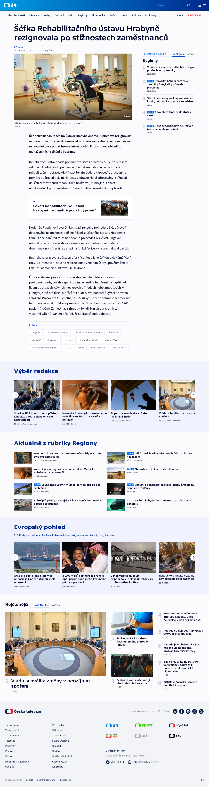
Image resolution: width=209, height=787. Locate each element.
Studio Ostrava (60, 740)
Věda (125, 15)
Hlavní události (16, 15)
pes (21, 47)
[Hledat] (189, 5)
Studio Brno (58, 735)
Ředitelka (113, 332)
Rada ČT (56, 745)
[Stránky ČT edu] (175, 735)
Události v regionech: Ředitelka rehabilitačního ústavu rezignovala (47, 123)
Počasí (113, 15)
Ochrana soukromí (46, 779)
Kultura (136, 15)
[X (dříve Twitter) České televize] (194, 711)
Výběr (81, 347)
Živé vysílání (12, 730)
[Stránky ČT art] (141, 735)
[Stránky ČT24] (112, 725)
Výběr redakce (98, 347)
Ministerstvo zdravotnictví (44, 347)
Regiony (82, 15)
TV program (12, 725)
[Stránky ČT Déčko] (111, 735)
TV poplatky (12, 735)
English (29, 779)
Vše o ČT (10, 766)
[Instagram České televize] (175, 711)
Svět (70, 15)
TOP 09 (67, 347)
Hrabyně (69, 340)
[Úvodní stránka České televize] (23, 711)
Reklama (57, 730)
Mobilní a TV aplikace (17, 761)
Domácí (59, 15)
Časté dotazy (59, 761)
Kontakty (57, 766)
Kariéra (56, 751)
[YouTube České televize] (188, 711)
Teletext (10, 740)
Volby (47, 15)
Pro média (58, 725)
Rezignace (53, 340)
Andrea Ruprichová (89, 340)
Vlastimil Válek (112, 340)
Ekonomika (98, 15)
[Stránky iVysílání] (178, 725)
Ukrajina (34, 15)
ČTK (16, 47)
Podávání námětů (62, 756)
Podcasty (150, 15)
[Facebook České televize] (181, 711)
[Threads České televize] (201, 711)
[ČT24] (10, 5)
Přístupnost (65, 779)
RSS (202, 779)
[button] (73, 87)
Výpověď (36, 340)
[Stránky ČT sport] (144, 725)
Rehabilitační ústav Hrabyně (88, 332)
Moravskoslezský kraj (57, 332)
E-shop (9, 756)
